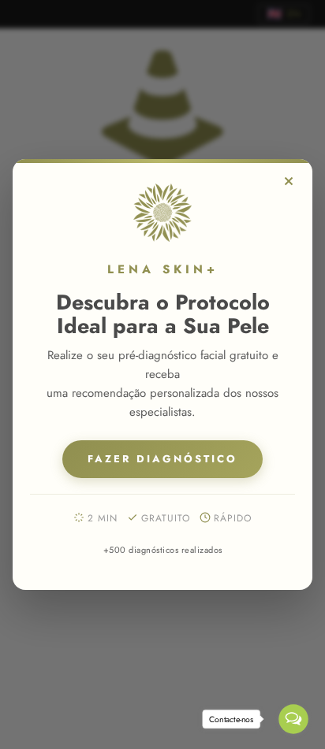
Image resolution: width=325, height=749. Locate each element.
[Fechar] (288, 181)
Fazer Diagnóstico (162, 458)
